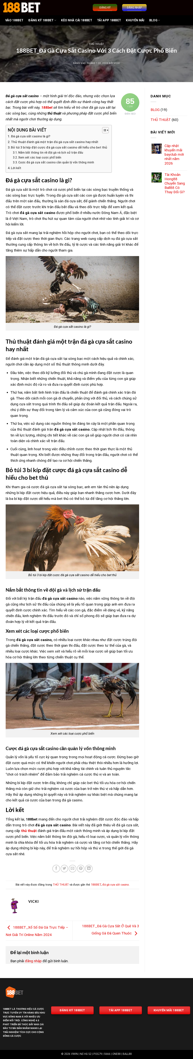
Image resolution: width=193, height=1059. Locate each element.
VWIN (74, 1054)
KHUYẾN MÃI (135, 20)
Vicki (117, 63)
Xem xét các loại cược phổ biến (39, 157)
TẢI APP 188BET (109, 20)
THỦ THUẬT (96, 43)
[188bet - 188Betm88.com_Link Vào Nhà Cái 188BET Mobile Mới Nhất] (22, 7)
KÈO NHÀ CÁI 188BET (76, 20)
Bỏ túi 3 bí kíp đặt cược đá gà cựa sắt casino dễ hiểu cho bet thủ (59, 147)
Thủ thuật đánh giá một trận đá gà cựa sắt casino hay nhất (54, 142)
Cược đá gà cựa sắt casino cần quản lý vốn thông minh (56, 162)
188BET (96, 884)
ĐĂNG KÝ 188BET (41, 20)
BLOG (153, 20)
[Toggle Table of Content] (103, 130)
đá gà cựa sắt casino (115, 884)
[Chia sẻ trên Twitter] (64, 868)
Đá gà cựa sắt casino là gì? (30, 136)
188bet (46, 107)
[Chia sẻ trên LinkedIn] (89, 868)
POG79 (97, 1054)
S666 (107, 1054)
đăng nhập (33, 961)
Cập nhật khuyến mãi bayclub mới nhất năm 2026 (174, 154)
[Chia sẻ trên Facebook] (56, 868)
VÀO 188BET (14, 20)
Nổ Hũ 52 (85, 1054)
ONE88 (116, 1054)
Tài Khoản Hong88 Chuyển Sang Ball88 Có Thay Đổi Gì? (175, 183)
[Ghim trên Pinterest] (81, 868)
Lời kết (16, 168)
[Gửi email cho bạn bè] (72, 868)
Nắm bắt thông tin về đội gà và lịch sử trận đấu (50, 152)
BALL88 (127, 1054)
